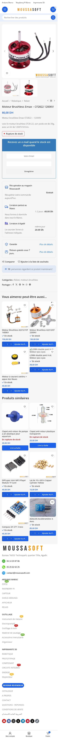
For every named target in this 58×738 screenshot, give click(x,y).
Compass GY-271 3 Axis (12, 527)
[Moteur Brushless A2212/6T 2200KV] (43, 314)
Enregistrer (29, 171)
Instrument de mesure (12, 618)
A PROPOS (6, 695)
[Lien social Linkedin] (23, 284)
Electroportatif (8, 623)
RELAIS (5, 607)
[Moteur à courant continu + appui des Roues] (15, 361)
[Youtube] (4, 721)
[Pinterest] (28, 721)
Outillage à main (9, 628)
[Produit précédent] (48, 100)
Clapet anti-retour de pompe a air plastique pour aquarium (15, 434)
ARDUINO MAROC (10, 579)
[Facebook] (9, 721)
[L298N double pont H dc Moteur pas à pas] (43, 350)
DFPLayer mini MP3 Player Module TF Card (14, 481)
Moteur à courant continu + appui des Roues (14, 377)
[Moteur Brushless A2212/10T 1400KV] (15, 314)
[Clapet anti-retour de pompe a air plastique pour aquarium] (15, 416)
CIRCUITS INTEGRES (11, 667)
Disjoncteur (7, 676)
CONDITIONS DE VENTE (12, 709)
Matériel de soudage (11, 633)
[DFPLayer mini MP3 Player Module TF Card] (15, 465)
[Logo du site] (29, 9)
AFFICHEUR (7, 602)
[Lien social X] (16, 284)
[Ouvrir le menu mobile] (5, 9)
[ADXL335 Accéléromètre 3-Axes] (43, 507)
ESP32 (5, 583)
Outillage (7, 614)
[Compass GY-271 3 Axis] (15, 511)
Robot (27, 100)
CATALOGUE (7, 691)
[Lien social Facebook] (13, 284)
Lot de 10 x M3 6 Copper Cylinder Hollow (41, 481)
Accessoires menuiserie (13, 637)
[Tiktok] (37, 721)
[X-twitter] (18, 721)
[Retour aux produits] (51, 100)
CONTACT (6, 700)
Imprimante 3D (9, 649)
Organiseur (7, 642)
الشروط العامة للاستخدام (12, 714)
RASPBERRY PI (8, 588)
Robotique (16, 100)
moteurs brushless (29, 279)
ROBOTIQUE (7, 654)
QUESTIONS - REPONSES (13, 704)
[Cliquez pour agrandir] (7, 73)
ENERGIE (6, 672)
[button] (4, 51)
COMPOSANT (8, 663)
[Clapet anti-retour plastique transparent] (43, 416)
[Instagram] (13, 721)
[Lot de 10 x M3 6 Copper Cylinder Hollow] (43, 465)
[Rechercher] (53, 17)
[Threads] (32, 721)
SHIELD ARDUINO (10, 598)
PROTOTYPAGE (8, 658)
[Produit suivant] (54, 100)
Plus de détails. (46, 244)
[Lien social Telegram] (30, 284)
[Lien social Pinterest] (20, 284)
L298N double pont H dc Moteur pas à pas (41, 356)
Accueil (5, 100)
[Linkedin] (23, 721)
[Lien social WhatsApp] (26, 284)
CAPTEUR (6, 593)
